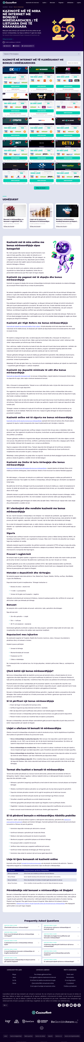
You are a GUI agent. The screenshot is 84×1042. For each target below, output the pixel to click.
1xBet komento (15, 89)
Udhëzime (70, 2)
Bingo (14, 974)
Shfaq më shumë (40, 188)
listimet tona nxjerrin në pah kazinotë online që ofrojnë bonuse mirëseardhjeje (40, 903)
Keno (14, 977)
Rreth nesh (70, 974)
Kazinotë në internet (32, 2)
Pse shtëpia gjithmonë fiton (42, 974)
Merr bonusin (15, 86)
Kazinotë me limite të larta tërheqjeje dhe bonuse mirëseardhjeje (26, 468)
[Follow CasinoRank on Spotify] (75, 1005)
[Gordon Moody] (42, 1021)
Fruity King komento (41, 113)
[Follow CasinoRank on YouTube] (71, 1005)
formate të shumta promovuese (31, 863)
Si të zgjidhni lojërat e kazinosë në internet (43, 977)
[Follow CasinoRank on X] (67, 1005)
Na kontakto (70, 977)
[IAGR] (8, 1021)
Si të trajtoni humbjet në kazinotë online (42, 986)
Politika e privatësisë (70, 986)
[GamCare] (28, 1021)
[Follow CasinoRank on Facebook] (59, 1005)
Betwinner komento (41, 89)
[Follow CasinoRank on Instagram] (63, 1005)
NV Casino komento (68, 89)
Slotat (14, 983)
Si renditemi (70, 983)
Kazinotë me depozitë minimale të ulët (18, 376)
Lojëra (44, 2)
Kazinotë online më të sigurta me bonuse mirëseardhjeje (24, 421)
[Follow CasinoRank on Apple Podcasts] (79, 1005)
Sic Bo (14, 980)
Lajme (79, 2)
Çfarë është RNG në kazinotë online (43, 983)
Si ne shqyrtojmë (70, 980)
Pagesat (61, 2)
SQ (4, 1005)
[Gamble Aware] (64, 1021)
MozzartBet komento (15, 113)
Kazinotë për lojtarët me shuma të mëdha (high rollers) (23, 326)
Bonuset (52, 2)
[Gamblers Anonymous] (16, 1021)
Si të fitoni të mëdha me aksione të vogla (42, 980)
